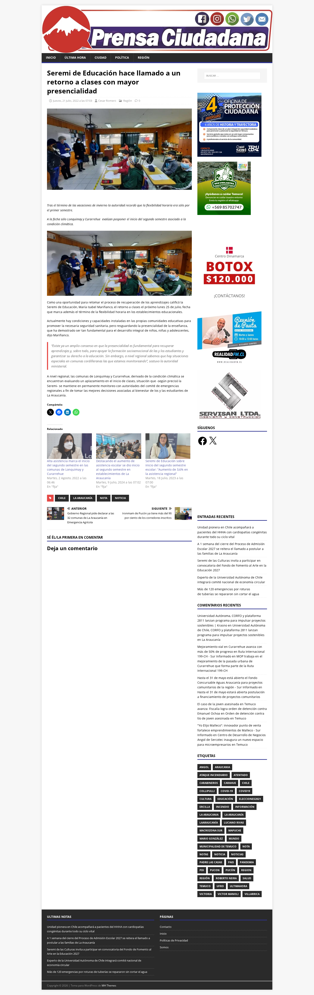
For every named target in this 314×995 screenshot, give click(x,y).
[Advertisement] (232, 482)
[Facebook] (202, 441)
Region (246, 870)
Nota (103, 498)
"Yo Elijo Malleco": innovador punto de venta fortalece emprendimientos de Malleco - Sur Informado (229, 730)
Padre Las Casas (211, 862)
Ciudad (100, 57)
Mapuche (234, 830)
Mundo (234, 838)
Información (244, 807)
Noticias (237, 854)
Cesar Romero (107, 101)
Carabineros (209, 783)
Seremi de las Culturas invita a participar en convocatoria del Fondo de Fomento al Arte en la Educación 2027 (231, 565)
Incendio (222, 807)
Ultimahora (238, 886)
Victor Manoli (228, 894)
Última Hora (75, 57)
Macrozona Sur (211, 830)
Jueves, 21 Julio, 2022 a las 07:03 (72, 101)
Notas (204, 854)
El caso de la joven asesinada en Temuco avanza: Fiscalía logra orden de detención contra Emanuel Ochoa (232, 709)
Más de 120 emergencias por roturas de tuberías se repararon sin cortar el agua (97, 972)
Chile (62, 498)
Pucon (215, 870)
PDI (202, 870)
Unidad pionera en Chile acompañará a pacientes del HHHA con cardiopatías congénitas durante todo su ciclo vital (232, 532)
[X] (213, 441)
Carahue (230, 783)
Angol (204, 767)
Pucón (230, 870)
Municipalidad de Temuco (218, 846)
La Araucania (209, 815)
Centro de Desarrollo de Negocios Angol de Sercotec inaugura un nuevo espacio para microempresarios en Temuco (231, 740)
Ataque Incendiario (214, 775)
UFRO (220, 886)
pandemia (247, 862)
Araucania (222, 767)
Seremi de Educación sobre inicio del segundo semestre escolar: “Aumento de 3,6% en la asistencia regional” (166, 467)
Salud (247, 878)
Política (122, 57)
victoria (206, 894)
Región (143, 57)
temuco (205, 886)
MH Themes (109, 985)
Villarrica (252, 894)
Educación (225, 799)
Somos (164, 947)
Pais (231, 862)
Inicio (51, 57)
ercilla (205, 807)
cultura (205, 799)
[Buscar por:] (232, 75)
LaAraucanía (209, 822)
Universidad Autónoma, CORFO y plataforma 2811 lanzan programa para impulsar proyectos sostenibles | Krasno (231, 620)
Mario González (211, 838)
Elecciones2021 (250, 799)
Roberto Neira (226, 878)
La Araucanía (82, 498)
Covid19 (244, 791)
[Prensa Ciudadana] (157, 51)
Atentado (241, 775)
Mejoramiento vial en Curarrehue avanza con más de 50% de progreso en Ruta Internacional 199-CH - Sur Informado (231, 651)
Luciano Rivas (234, 822)
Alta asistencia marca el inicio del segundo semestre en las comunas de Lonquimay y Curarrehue (68, 467)
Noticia (120, 498)
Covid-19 (227, 791)
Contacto (166, 927)
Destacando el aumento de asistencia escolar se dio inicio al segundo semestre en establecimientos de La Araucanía (117, 469)
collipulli (207, 791)
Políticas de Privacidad (174, 940)
